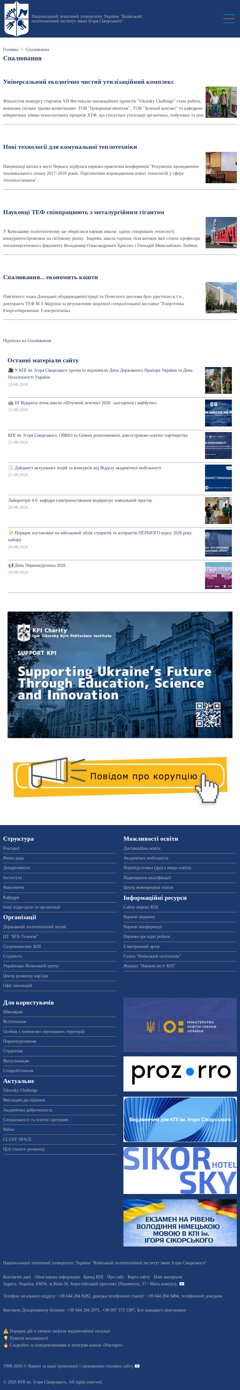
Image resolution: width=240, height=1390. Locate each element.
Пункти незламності (29, 1338)
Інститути (12, 877)
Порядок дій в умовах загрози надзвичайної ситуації (60, 1331)
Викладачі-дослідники (24, 1100)
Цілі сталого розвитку (24, 1149)
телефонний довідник (201, 1296)
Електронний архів (141, 946)
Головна (10, 49)
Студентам (13, 1051)
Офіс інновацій (17, 985)
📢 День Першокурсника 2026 (37, 565)
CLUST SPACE (17, 1139)
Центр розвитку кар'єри (25, 976)
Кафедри (11, 897)
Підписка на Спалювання (27, 340)
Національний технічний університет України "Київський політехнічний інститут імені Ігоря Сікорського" (87, 18)
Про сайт (115, 1277)
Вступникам (14, 1021)
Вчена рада (13, 858)
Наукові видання (139, 916)
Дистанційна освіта (141, 848)
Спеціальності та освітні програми (35, 1119)
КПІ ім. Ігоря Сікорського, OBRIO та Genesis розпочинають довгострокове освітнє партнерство (98, 435)
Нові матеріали (168, 1277)
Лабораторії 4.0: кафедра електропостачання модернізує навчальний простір (80, 500)
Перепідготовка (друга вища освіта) (157, 867)
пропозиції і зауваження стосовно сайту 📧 (98, 1366)
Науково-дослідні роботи (146, 936)
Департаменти (16, 867)
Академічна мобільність (145, 858)
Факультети (13, 887)
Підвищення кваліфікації (147, 877)
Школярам (12, 1012)
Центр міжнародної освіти (148, 887)
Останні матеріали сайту (43, 360)
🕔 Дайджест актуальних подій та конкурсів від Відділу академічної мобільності (84, 468)
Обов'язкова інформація (57, 1277)
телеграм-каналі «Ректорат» (97, 1345)
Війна (8, 1129)
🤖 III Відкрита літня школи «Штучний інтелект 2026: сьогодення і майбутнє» (82, 402)
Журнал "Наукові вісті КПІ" (149, 966)
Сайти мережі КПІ (140, 907)
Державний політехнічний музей (34, 926)
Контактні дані (17, 1277)
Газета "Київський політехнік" (152, 956)
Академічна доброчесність (27, 1110)
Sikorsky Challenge (20, 1090)
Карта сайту (139, 1277)
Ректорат (11, 848)
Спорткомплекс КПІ (22, 946)
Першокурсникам (19, 1041)
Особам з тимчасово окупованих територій (44, 1031)
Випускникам (16, 1061)
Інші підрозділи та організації (31, 907)
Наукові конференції (142, 926)
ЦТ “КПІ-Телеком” (20, 936)
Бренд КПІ (93, 1277)
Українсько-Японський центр (30, 966)
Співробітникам (18, 1070)
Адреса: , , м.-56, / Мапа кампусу (90, 1284)
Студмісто (12, 956)
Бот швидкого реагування (161, 1310)
